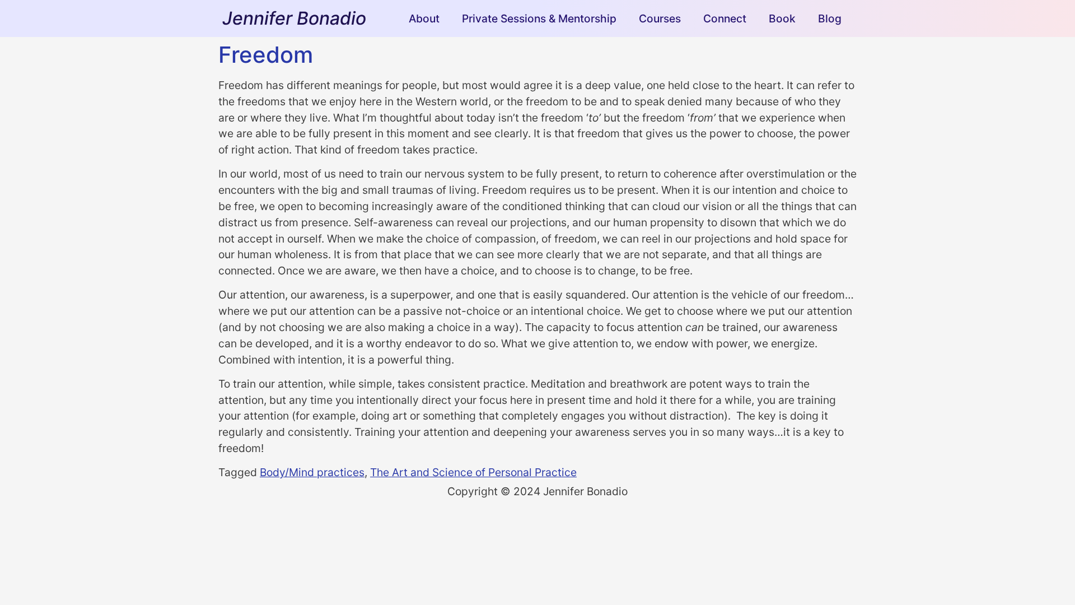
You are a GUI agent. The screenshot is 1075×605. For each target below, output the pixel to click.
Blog (830, 18)
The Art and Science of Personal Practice (473, 472)
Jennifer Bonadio (294, 18)
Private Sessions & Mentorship (539, 18)
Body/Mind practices (312, 472)
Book (782, 18)
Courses (660, 18)
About (424, 18)
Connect (724, 18)
